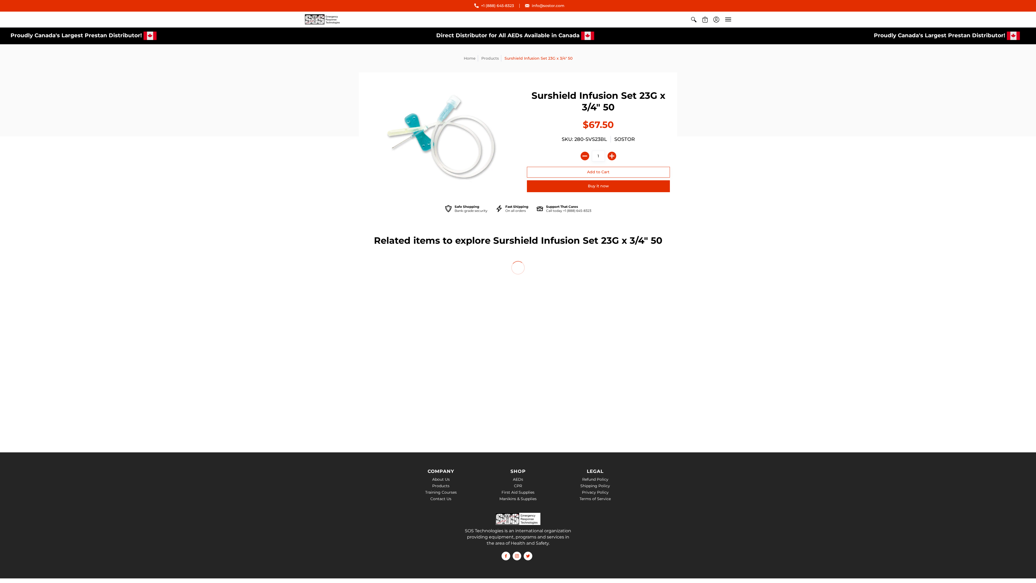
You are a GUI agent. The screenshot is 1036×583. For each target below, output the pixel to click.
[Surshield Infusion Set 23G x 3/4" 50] (441, 137)
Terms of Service (595, 498)
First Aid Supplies (518, 492)
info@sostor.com (548, 5)
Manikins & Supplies (518, 498)
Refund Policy (595, 479)
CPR (518, 485)
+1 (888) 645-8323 (497, 5)
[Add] (612, 156)
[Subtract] (585, 156)
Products (490, 58)
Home (470, 58)
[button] (693, 19)
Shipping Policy (595, 485)
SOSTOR (624, 139)
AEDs (518, 479)
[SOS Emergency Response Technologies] (323, 19)
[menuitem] (693, 19)
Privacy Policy (595, 492)
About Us (441, 479)
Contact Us (440, 498)
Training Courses (441, 492)
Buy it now (598, 186)
